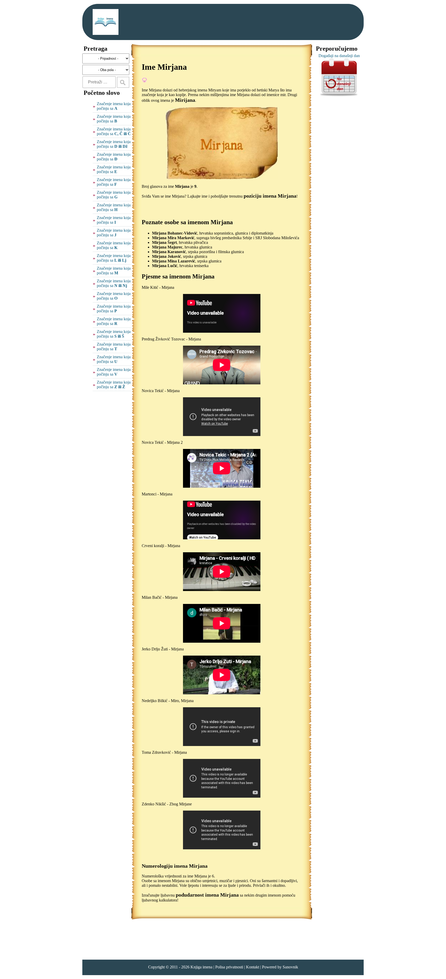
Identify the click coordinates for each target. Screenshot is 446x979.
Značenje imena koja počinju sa (114, 106)
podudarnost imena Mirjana (207, 895)
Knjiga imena (201, 967)
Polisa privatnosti (229, 967)
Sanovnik (290, 967)
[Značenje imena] (105, 22)
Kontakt (252, 967)
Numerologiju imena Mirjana (175, 866)
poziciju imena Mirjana (270, 196)
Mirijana (185, 100)
